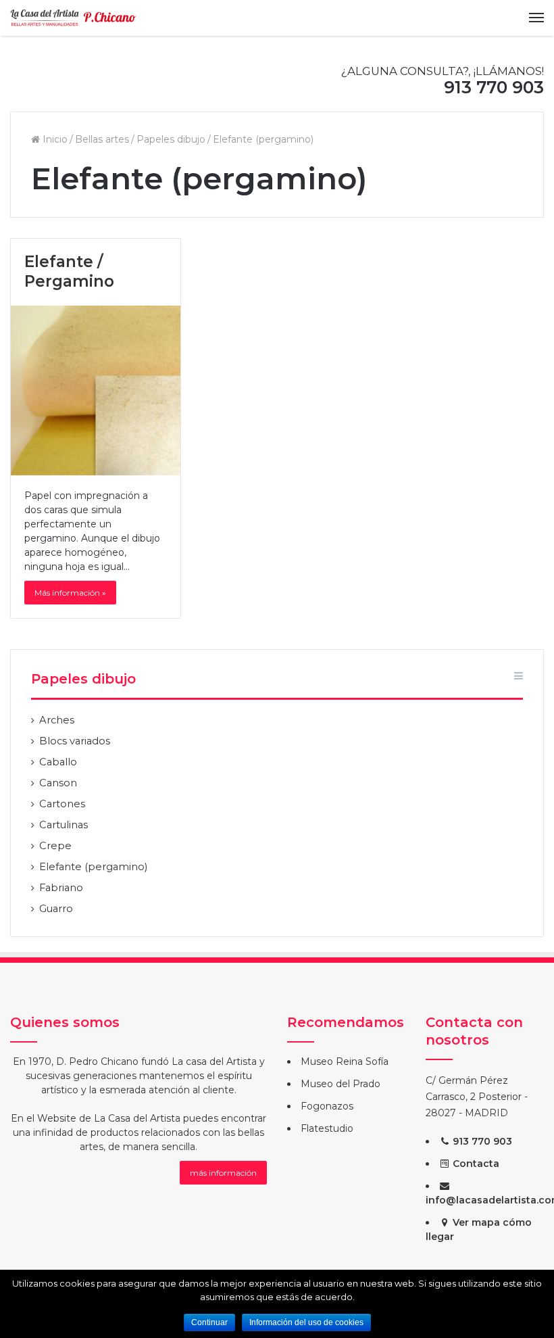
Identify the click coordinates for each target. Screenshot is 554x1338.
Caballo (58, 762)
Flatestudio (327, 1128)
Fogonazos (327, 1106)
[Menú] (536, 17)
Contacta (474, 1163)
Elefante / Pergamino (69, 271)
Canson (58, 783)
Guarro (56, 909)
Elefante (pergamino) (93, 867)
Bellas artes (102, 139)
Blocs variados (74, 741)
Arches (56, 720)
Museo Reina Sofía (344, 1061)
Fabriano (61, 888)
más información (223, 1173)
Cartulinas (63, 825)
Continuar (209, 1322)
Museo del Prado (340, 1084)
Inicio (54, 139)
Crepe (55, 846)
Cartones (62, 804)
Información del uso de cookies (306, 1322)
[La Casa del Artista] (74, 18)
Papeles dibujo (170, 139)
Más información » (70, 593)
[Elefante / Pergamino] (95, 390)
